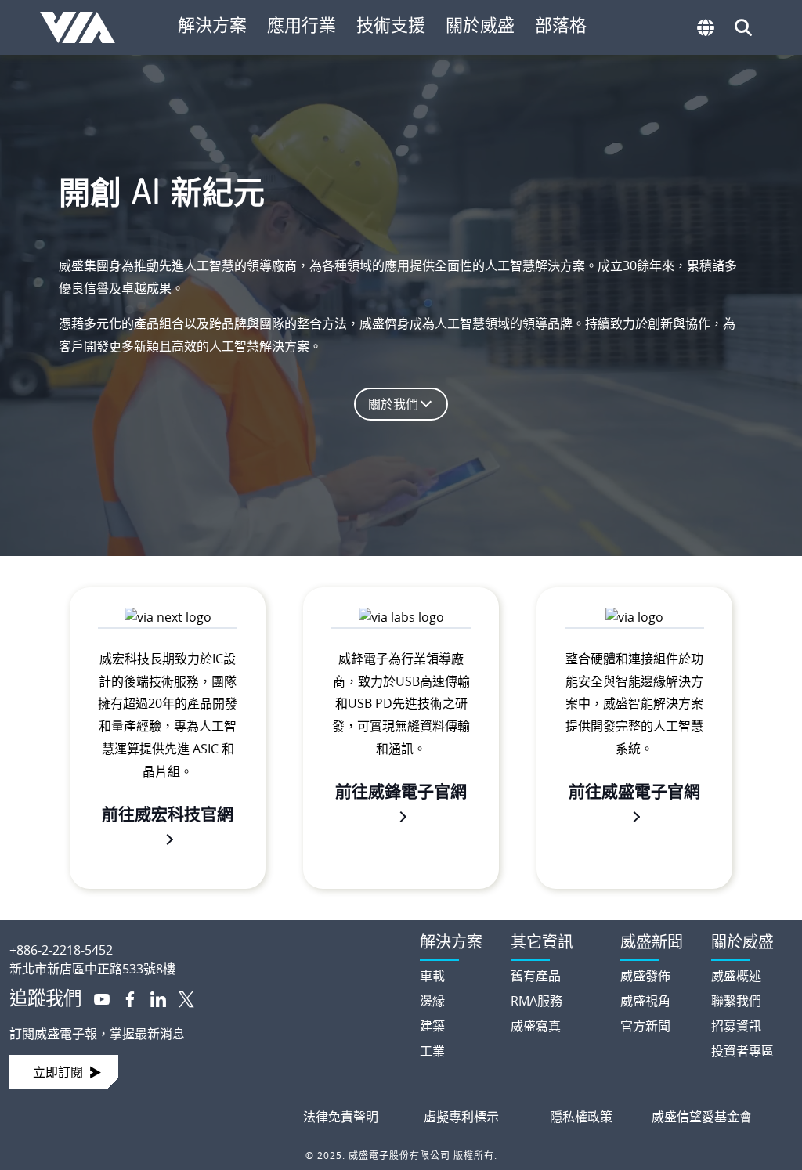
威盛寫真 (536, 1026)
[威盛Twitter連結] (180, 997)
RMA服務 (536, 1000)
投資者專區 (742, 1051)
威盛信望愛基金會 (702, 1116)
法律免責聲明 (340, 1116)
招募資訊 (736, 1026)
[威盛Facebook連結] (124, 997)
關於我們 (393, 404)
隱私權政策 (581, 1116)
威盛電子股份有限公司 (83, 27)
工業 (432, 1051)
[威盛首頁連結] (200, 937)
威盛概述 (736, 975)
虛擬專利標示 (461, 1116)
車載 (432, 975)
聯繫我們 (736, 1000)
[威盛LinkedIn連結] (152, 997)
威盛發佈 (645, 975)
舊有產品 (536, 975)
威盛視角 (645, 1000)
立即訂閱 (58, 1072)
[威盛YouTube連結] (95, 997)
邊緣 (432, 1000)
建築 (432, 1026)
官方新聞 (645, 1026)
